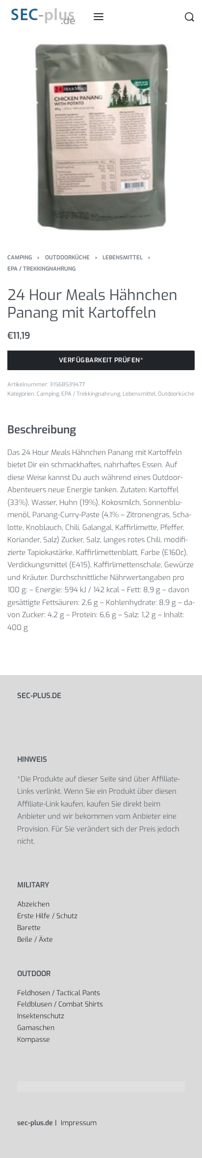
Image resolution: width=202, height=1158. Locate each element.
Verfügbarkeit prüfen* (101, 360)
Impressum (78, 1123)
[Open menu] (98, 17)
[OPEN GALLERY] (101, 136)
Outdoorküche (67, 257)
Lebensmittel (122, 257)
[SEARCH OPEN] (189, 17)
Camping (19, 257)
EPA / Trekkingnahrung (41, 269)
